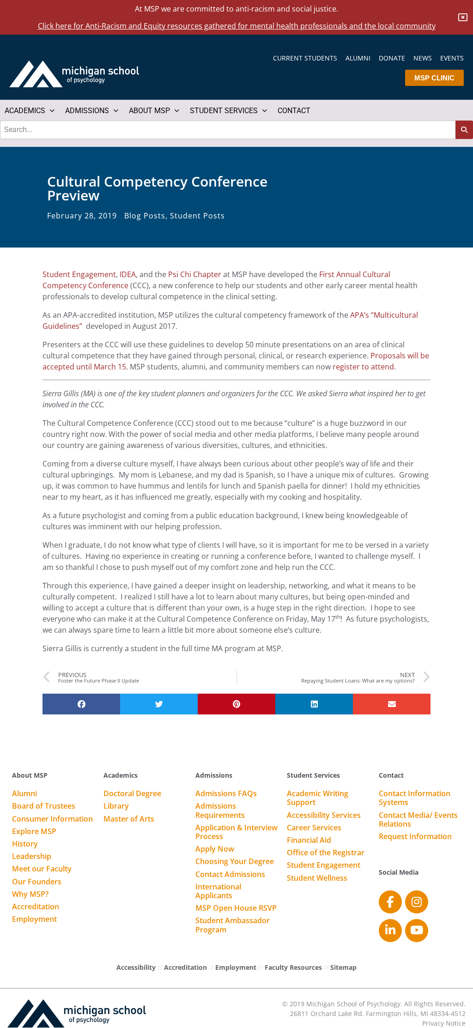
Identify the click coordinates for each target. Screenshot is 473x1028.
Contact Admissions (230, 874)
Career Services (314, 828)
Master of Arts (128, 819)
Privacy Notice (444, 1023)
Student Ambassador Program (232, 925)
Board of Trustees (43, 806)
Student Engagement (79, 274)
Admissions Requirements (220, 811)
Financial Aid (309, 840)
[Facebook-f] (390, 901)
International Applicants (218, 892)
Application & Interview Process (236, 832)
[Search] (464, 130)
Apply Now (214, 849)
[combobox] (227, 130)
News (422, 58)
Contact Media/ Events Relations (418, 820)
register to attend (363, 367)
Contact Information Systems (414, 798)
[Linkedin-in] (390, 930)
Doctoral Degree (132, 793)
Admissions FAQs (226, 793)
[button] (30, 110)
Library (116, 806)
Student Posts (197, 216)
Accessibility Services (324, 815)
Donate (392, 58)
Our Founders (36, 882)
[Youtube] (416, 930)
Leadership (31, 856)
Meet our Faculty (42, 869)
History (25, 844)
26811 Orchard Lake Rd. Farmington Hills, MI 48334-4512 (378, 1013)
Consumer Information (52, 819)
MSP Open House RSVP (236, 908)
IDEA (128, 274)
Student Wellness (317, 878)
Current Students (305, 58)
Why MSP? (30, 894)
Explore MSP (34, 831)
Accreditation (35, 907)
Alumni (358, 58)
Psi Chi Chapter (194, 274)
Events (452, 58)
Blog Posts (144, 216)
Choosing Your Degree (234, 861)
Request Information (415, 836)
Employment (34, 919)
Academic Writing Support (317, 798)
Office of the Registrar (325, 853)
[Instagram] (416, 901)
